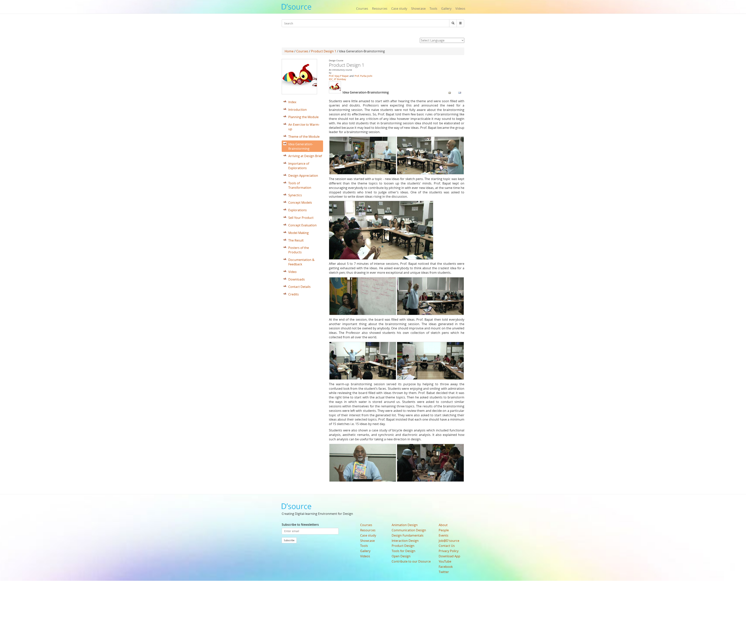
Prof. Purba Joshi (363, 75)
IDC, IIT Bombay (337, 79)
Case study (399, 8)
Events (443, 535)
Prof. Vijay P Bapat (339, 75)
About (443, 525)
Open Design (401, 556)
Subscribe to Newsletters (300, 524)
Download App (449, 556)
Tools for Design (403, 551)
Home (289, 51)
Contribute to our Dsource (411, 561)
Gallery (446, 8)
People (444, 530)
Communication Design (409, 530)
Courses (362, 8)
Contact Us (447, 546)
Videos (460, 8)
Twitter (444, 572)
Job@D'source (449, 541)
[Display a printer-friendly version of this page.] (449, 92)
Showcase (418, 8)
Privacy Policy (448, 551)
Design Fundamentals (408, 535)
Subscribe (289, 540)
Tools (433, 8)
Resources (379, 8)
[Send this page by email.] (459, 92)
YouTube (445, 561)
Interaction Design (405, 541)
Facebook (446, 567)
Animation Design (405, 525)
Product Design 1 (323, 51)
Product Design (403, 546)
